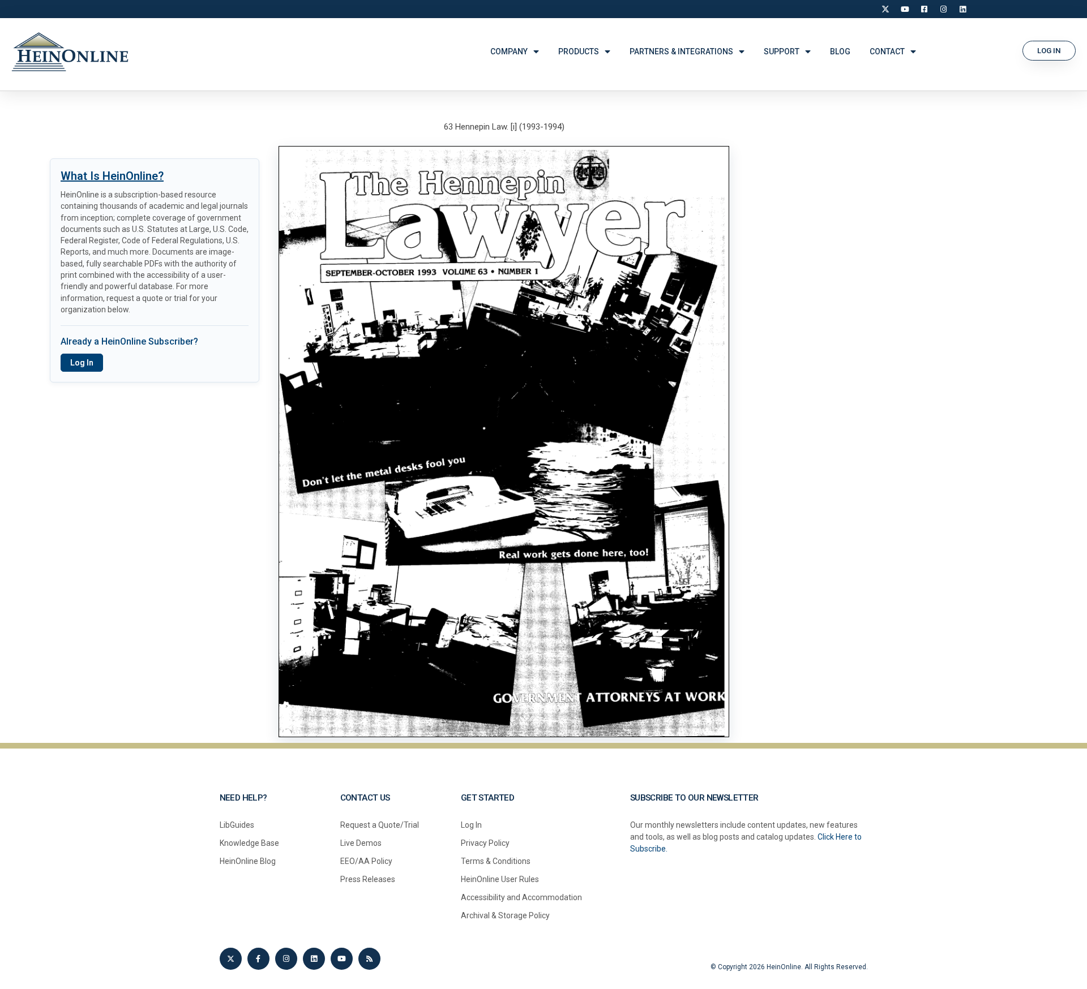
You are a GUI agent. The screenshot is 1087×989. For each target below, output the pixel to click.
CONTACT (887, 51)
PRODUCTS (578, 51)
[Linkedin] (314, 959)
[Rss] (369, 959)
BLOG (840, 51)
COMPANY (509, 51)
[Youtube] (342, 959)
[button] (1049, 51)
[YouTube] (904, 9)
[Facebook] (924, 9)
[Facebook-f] (258, 959)
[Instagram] (943, 9)
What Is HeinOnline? (112, 176)
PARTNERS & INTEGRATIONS (681, 51)
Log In (81, 362)
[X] (885, 9)
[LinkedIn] (962, 9)
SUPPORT (781, 51)
